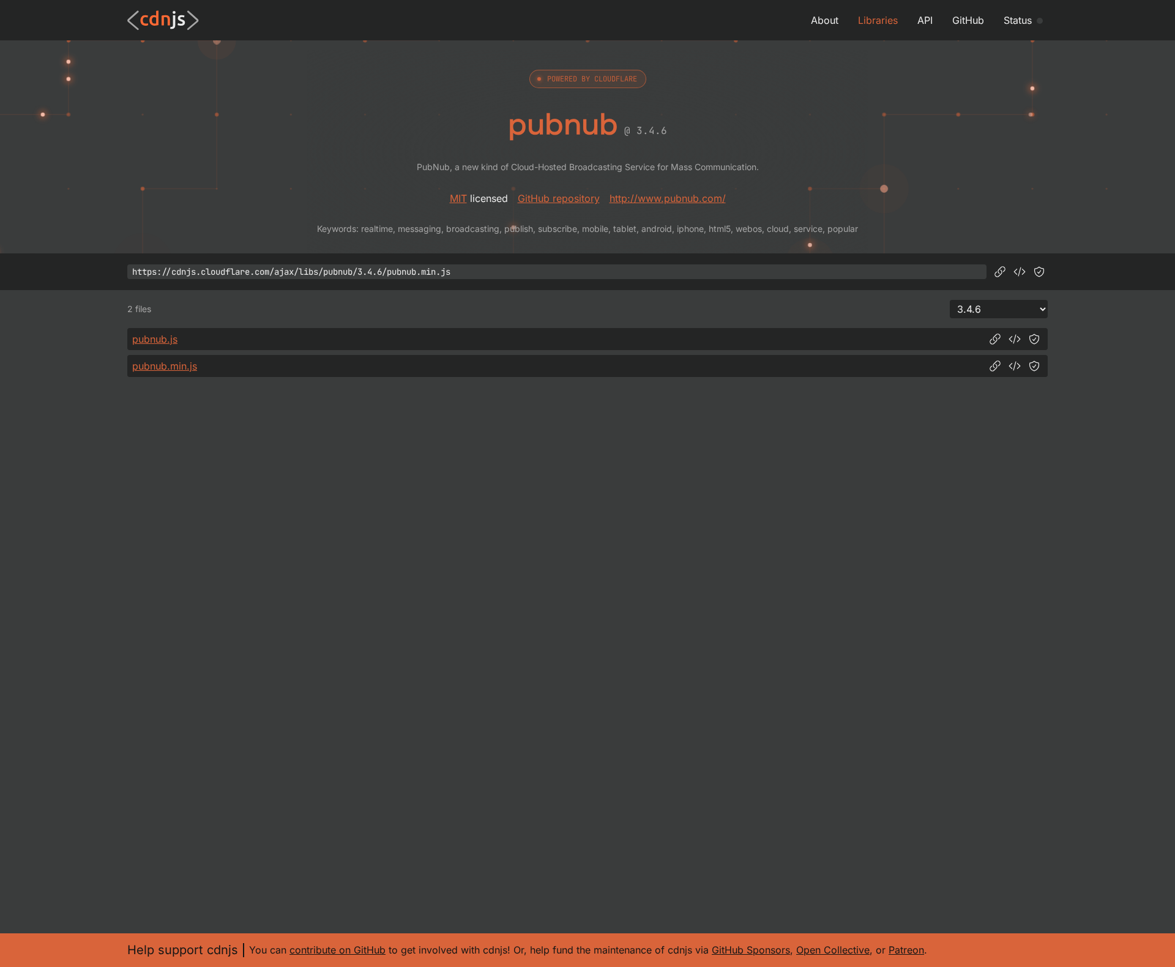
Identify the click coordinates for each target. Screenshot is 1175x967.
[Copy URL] (1000, 271)
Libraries (878, 20)
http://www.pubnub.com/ (668, 198)
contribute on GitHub (337, 950)
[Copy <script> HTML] (1019, 271)
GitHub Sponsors (751, 950)
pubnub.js (154, 339)
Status (1018, 20)
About (824, 20)
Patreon (906, 950)
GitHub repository (559, 198)
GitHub (968, 20)
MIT (458, 198)
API (925, 20)
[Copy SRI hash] (1039, 271)
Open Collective (833, 950)
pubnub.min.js (164, 365)
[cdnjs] (163, 20)
